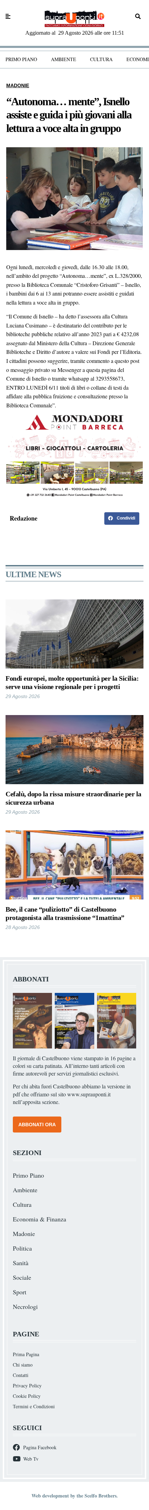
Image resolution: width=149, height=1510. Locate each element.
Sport (19, 1292)
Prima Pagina (26, 1354)
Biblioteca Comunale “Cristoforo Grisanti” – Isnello (83, 284)
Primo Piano (21, 59)
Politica (22, 1248)
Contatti (20, 1375)
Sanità (20, 1263)
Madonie (17, 85)
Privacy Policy (27, 1385)
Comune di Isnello (33, 316)
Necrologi (25, 1306)
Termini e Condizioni (34, 1406)
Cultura (101, 59)
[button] (121, 518)
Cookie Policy (27, 1396)
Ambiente (63, 59)
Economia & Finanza (39, 1219)
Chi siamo (23, 1364)
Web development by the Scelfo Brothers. (75, 1495)
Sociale (22, 1277)
